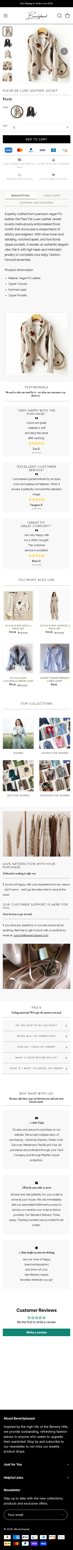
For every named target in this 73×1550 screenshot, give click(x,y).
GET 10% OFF (36, 809)
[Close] (66, 730)
